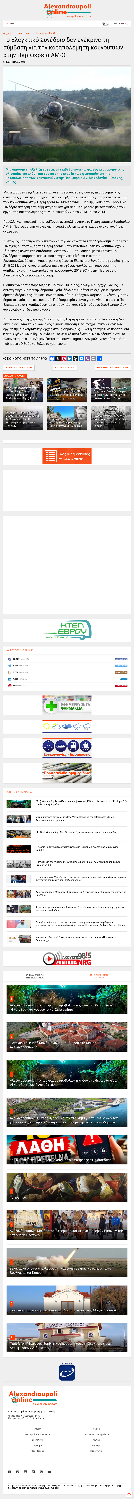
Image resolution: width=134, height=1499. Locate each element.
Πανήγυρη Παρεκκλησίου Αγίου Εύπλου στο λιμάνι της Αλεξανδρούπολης (65, 1310)
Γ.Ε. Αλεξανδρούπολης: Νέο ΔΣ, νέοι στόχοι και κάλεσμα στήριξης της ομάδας (66, 395)
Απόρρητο (96, 1445)
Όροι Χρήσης (38, 1451)
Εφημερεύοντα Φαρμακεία (37, 1434)
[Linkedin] (25, 1472)
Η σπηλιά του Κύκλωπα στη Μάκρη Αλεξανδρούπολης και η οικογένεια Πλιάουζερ (66, 422)
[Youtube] (49, 1472)
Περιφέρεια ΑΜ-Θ (45, 33)
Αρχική (7, 33)
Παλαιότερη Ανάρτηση (112, 368)
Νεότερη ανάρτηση (19, 368)
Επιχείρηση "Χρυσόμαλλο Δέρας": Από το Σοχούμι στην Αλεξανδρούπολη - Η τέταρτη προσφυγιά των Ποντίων (23, 419)
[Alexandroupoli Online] (67, 16)
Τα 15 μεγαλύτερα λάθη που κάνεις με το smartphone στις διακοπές (60, 1160)
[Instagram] (33, 1472)
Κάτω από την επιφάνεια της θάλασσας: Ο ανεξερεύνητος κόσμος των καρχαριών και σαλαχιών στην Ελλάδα (111, 393)
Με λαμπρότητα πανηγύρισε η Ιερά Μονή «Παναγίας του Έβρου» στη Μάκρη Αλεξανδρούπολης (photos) (22, 393)
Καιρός (96, 1429)
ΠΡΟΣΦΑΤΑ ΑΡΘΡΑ (20, 792)
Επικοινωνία (96, 1451)
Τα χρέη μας (19, 1197)
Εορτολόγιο (37, 1440)
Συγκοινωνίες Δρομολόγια (96, 1434)
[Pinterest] (41, 1472)
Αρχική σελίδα (65, 368)
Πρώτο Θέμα (23, 33)
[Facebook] (9, 1472)
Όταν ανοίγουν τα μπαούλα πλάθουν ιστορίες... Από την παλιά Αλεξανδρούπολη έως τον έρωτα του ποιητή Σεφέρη (110, 419)
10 (12, 1337)
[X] (17, 1472)
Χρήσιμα (38, 1445)
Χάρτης (96, 1440)
